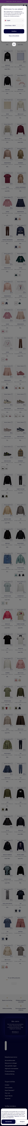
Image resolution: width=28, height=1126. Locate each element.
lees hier (17, 1116)
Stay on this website (14, 35)
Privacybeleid (10, 1116)
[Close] (14, 44)
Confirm (14, 31)
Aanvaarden (8, 1121)
